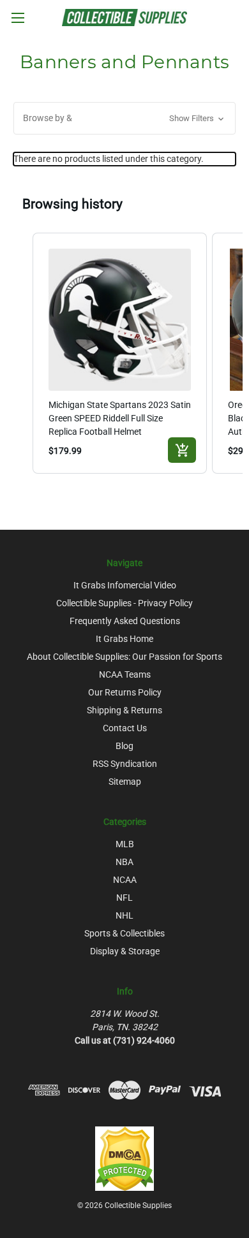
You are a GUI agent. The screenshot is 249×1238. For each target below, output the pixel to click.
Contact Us (125, 728)
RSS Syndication (125, 764)
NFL (124, 897)
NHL (124, 915)
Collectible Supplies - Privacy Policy (124, 603)
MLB (125, 844)
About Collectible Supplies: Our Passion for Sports (124, 657)
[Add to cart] (182, 450)
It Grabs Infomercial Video (124, 585)
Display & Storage (125, 951)
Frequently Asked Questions (125, 621)
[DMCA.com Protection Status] (124, 1158)
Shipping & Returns (124, 710)
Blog (124, 746)
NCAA (125, 880)
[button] (124, 118)
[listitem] (120, 353)
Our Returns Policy (125, 692)
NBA (124, 862)
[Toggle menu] (17, 17)
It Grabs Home (124, 639)
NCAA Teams (125, 674)
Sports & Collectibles (124, 933)
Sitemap (125, 781)
